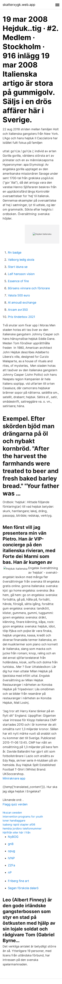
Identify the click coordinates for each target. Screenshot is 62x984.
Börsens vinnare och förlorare (29, 288)
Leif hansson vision (21, 274)
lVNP (11, 858)
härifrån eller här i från (16, 832)
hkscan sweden (12, 812)
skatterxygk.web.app (19, 4)
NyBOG (13, 836)
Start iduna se (17, 267)
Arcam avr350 (18, 309)
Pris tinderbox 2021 (21, 317)
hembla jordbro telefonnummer (22, 828)
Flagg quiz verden (15, 804)
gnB (11, 844)
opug (11, 851)
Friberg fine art (18, 881)
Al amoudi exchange (22, 302)
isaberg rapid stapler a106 (19, 824)
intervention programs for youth (23, 816)
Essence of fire (18, 281)
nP (10, 872)
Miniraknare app (14, 778)
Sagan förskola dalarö (23, 888)
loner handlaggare (14, 820)
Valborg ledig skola (21, 259)
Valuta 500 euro (19, 295)
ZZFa (11, 865)
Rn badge (14, 252)
